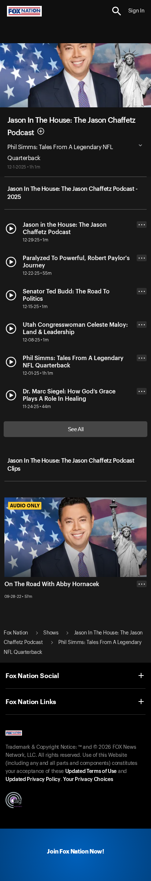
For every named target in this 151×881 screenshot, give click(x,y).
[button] (117, 11)
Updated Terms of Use (91, 771)
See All (76, 429)
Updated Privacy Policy (32, 779)
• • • (142, 225)
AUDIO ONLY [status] (25, 505)
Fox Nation (16, 633)
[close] (142, 613)
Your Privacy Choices (88, 779)
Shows (50, 633)
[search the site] (117, 11)
